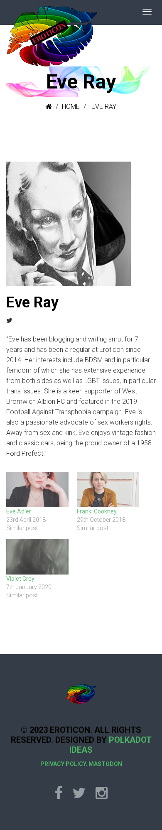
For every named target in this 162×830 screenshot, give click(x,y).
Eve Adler (18, 511)
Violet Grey (20, 578)
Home (71, 107)
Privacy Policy (63, 764)
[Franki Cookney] (108, 490)
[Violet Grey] (37, 557)
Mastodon (105, 764)
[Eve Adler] (37, 490)
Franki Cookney (97, 511)
